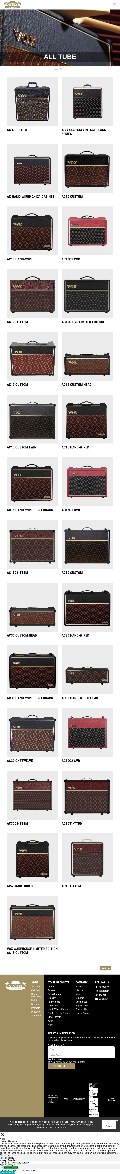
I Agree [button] (109, 1125)
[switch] (1, 1167)
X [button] (117, 1120)
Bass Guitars (54, 994)
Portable (35, 1007)
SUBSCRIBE (61, 1066)
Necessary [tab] (5, 1155)
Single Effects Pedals (59, 1013)
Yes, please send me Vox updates (68, 1062)
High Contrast (111, 1099)
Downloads (81, 1001)
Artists (79, 986)
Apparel (51, 1024)
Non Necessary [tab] (8, 1165)
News (78, 994)
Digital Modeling (36, 995)
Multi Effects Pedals (58, 1009)
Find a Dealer (82, 1013)
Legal (65, 1099)
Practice (35, 1011)
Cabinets (35, 990)
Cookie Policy (86, 1121)
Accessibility (79, 1099)
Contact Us (81, 1009)
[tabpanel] (60, 1162)
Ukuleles (52, 998)
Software (36, 1015)
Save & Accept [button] (7, 1172)
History (79, 990)
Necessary (9, 1157)
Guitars (51, 990)
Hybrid (34, 1000)
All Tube (35, 986)
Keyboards (53, 1005)
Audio (51, 1020)
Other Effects (54, 1017)
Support (80, 998)
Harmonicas (54, 1001)
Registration (82, 1005)
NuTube (35, 1004)
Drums (51, 986)
